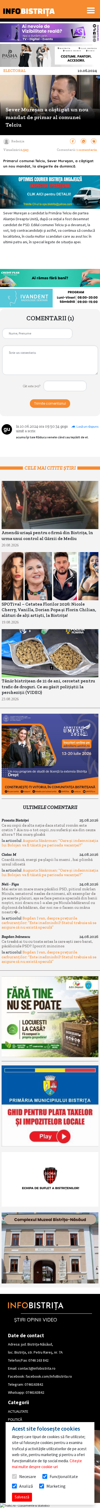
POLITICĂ (15, 1419)
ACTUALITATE (18, 1411)
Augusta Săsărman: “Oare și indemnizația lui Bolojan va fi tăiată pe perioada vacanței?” (50, 843)
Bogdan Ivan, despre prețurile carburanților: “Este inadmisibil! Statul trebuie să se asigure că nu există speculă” (49, 923)
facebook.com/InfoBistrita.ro (49, 1376)
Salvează (22, 1496)
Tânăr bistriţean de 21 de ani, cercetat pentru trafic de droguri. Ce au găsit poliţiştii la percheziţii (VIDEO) (48, 686)
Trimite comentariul (50, 403)
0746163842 (34, 1384)
